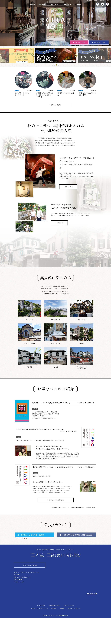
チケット (57, 4)
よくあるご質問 (41, 605)
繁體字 (102, 0)
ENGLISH (89, 0)
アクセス (63, 4)
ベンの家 (41, 416)
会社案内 (53, 608)
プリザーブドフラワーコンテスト (39, 608)
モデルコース (71, 4)
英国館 (57, 414)
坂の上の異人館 (48, 414)
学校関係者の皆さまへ (54, 605)
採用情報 (79, 4)
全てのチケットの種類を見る (56, 500)
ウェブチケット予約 (80, 42)
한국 (108, 0)
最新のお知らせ (42, 4)
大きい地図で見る (92, 593)
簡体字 (96, 0)
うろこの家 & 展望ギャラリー (40, 412)
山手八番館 (54, 412)
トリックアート (69, 186)
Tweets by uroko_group (21, 538)
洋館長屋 (34, 416)
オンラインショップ (69, 605)
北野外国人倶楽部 (37, 414)
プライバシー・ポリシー (74, 608)
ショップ (50, 4)
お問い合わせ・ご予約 (99, 42)
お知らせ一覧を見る (56, 105)
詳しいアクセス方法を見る (30, 565)
